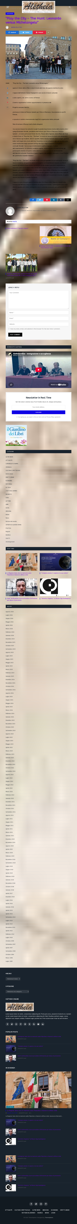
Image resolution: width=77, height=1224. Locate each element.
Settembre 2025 (10, 649)
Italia (7, 497)
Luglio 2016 (9, 900)
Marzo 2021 (9, 832)
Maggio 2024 (9, 703)
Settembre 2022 (10, 771)
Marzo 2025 (9, 669)
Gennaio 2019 (10, 880)
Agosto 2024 (10, 693)
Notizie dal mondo (11, 521)
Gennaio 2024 (10, 717)
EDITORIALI (9, 484)
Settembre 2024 (10, 689)
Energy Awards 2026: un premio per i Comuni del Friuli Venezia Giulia (56, 247)
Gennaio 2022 (10, 798)
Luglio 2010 (9, 937)
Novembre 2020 (10, 842)
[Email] (7, 107)
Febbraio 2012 (10, 934)
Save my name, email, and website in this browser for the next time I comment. (35, 329)
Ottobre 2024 (10, 686)
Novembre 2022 (10, 764)
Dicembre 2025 (10, 639)
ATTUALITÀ (9, 460)
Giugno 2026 (9, 618)
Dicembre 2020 (10, 839)
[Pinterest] (7, 102)
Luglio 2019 (9, 866)
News (7, 518)
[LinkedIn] (7, 98)
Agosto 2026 (10, 611)
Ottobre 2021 (10, 808)
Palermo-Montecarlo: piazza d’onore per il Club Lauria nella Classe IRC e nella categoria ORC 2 (22, 274)
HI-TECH (8, 487)
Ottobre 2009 (10, 941)
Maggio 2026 (9, 622)
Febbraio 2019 (10, 876)
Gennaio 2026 (10, 635)
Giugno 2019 (9, 869)
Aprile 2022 (9, 788)
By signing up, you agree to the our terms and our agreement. (39, 417)
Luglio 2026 (9, 615)
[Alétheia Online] (38, 7)
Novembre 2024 (10, 683)
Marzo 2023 (9, 751)
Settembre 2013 (10, 917)
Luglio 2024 (9, 696)
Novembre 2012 (10, 927)
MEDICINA (8, 511)
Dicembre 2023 (10, 720)
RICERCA (8, 535)
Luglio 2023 (9, 737)
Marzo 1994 (9, 958)
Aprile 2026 (9, 625)
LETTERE (8, 501)
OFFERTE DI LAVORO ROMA (13, 524)
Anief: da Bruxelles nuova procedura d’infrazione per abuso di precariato (22, 599)
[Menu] (8, 7)
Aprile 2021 (9, 829)
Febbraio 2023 (10, 754)
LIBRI (7, 504)
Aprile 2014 (9, 913)
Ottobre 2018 (10, 886)
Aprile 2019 (9, 873)
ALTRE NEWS (9, 457)
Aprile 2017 (9, 893)
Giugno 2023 (9, 740)
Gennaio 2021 (10, 835)
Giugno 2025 (9, 659)
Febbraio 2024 (10, 713)
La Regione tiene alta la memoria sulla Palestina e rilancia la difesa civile (19, 574)
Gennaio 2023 (10, 757)
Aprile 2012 (9, 930)
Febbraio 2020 (10, 856)
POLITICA (8, 528)
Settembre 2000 (10, 951)
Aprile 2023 (9, 747)
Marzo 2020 (9, 852)
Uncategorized (10, 541)
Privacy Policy (50, 417)
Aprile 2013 (9, 924)
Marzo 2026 (9, 628)
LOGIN (53, 1212)
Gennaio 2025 (10, 676)
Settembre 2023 (10, 730)
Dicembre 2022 (10, 761)
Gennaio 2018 (10, 890)
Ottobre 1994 (10, 954)
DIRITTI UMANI (10, 477)
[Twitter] (7, 93)
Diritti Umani (9, 474)
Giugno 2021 (9, 822)
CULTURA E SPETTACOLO (13, 470)
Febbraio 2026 (10, 632)
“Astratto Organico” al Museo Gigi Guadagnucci (56, 598)
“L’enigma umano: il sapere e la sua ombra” (54, 573)
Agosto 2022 (10, 774)
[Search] (69, 7)
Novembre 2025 (10, 642)
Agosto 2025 (10, 652)
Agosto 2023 (10, 734)
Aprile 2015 (9, 910)
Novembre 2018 (10, 883)
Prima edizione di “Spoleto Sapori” (18, 228)
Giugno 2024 (9, 700)
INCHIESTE (9, 494)
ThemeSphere (49, 1217)
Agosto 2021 (10, 815)
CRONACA (8, 467)
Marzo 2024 (9, 710)
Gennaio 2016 (10, 907)
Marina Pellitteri (16, 27)
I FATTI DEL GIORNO (11, 490)
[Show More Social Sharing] (48, 32)
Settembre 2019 (10, 863)
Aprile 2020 (9, 849)
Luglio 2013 (9, 920)
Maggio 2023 (9, 744)
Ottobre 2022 (10, 767)
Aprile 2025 (9, 666)
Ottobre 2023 (10, 727)
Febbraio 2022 (10, 795)
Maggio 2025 (9, 662)
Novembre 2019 (10, 859)
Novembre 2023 (10, 723)
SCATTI (8, 538)
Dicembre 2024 (10, 679)
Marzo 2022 (9, 791)
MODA (7, 514)
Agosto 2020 (10, 846)
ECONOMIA (9, 480)
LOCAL (7, 508)
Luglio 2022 (9, 778)
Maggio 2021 (9, 825)
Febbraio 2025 (10, 672)
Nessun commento (42, 27)
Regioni (8, 531)
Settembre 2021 (10, 812)
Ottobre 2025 (10, 645)
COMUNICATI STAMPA (12, 463)
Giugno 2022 (9, 781)
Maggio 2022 (9, 785)
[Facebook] (7, 88)
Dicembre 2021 (10, 801)
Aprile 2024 (9, 706)
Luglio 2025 (9, 656)
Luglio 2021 (9, 818)
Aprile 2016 (9, 903)
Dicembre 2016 (10, 896)
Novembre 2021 (10, 805)
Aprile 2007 (9, 947)
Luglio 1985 (9, 961)
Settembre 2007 (10, 944)
